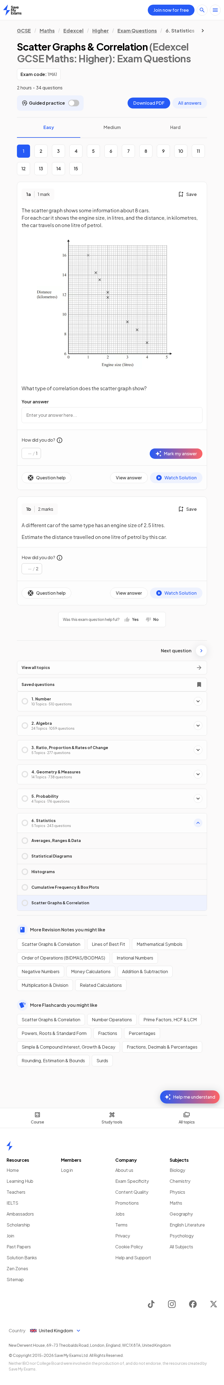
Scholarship (18, 1225)
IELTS (12, 1203)
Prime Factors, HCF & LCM (170, 1019)
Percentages (142, 1033)
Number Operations (112, 1019)
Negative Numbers (41, 971)
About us (124, 1170)
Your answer (35, 401)
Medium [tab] (112, 127)
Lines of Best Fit (108, 944)
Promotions (127, 1203)
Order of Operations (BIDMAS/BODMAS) (63, 958)
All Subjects (181, 1246)
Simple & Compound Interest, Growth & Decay (68, 1047)
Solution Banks (22, 1257)
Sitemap (15, 1279)
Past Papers (19, 1246)
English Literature (187, 1225)
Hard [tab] (175, 127)
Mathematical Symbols (159, 944)
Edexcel (73, 30)
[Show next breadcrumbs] (202, 30)
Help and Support (133, 1257)
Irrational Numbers (135, 958)
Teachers (16, 1192)
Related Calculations (101, 985)
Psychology (182, 1236)
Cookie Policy (129, 1246)
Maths (47, 30)
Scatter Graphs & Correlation (51, 944)
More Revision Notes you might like (67, 929)
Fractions (107, 1033)
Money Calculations (91, 971)
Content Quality (131, 1192)
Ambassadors (20, 1214)
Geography (181, 1214)
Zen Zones (17, 1268)
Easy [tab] (48, 127)
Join (10, 1236)
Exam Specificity (132, 1181)
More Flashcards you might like (63, 1005)
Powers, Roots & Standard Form (54, 1033)
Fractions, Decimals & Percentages (162, 1047)
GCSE (24, 30)
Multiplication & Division (45, 985)
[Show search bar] (202, 10)
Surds (102, 1060)
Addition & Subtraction (145, 971)
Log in (67, 1170)
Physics (177, 1192)
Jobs (120, 1214)
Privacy (122, 1236)
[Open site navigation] (215, 10)
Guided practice (47, 103)
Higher (100, 30)
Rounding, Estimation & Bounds (53, 1060)
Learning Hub (20, 1181)
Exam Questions (137, 30)
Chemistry (180, 1181)
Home (13, 1170)
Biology (177, 1170)
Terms (121, 1225)
